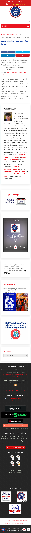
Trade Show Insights (10, 265)
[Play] (16, 247)
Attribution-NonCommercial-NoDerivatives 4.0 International (14, 270)
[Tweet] (23, 52)
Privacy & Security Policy (15, 390)
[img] (15, 240)
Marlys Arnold (18, 113)
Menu (4, 26)
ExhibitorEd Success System (14, 171)
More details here (18, 4)
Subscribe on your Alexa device (15, 425)
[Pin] (23, 55)
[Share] (8, 52)
